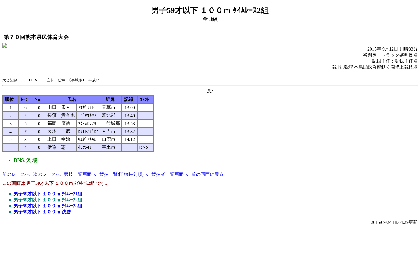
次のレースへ (47, 174)
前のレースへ (16, 174)
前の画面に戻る (207, 174)
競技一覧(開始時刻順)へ (123, 174)
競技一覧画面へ (80, 174)
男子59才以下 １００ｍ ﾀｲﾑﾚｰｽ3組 (48, 205)
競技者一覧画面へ (169, 174)
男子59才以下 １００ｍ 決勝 (42, 211)
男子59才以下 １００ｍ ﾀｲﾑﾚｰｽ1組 (48, 193)
